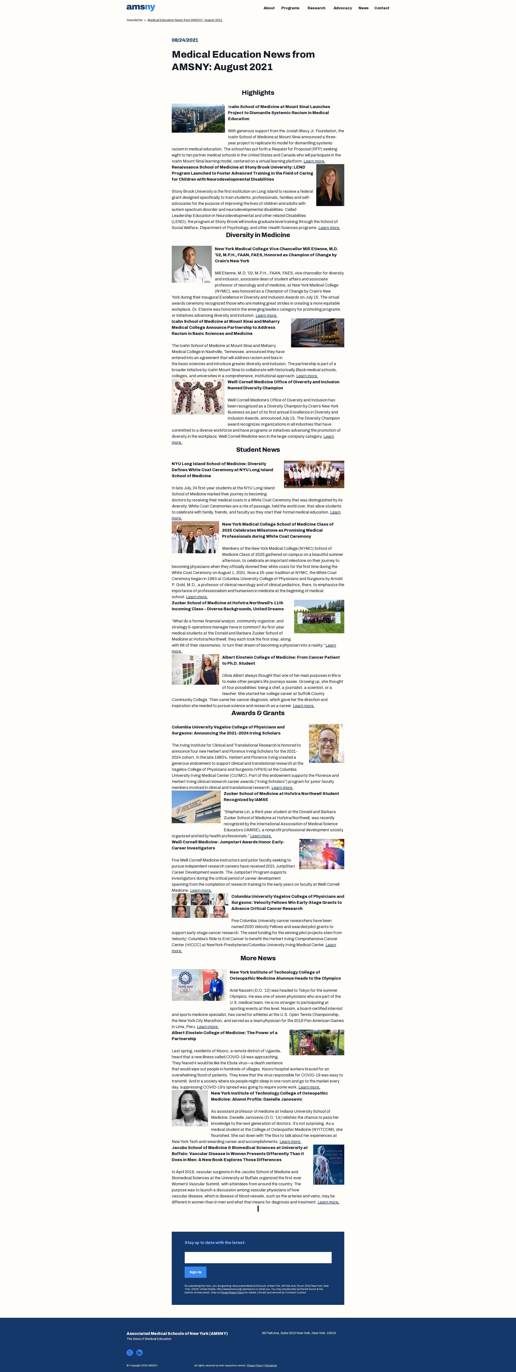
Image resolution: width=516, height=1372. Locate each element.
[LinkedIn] (139, 1352)
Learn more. (314, 161)
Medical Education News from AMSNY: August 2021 (185, 20)
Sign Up (195, 1272)
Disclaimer (271, 1365)
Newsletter (135, 20)
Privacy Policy (255, 1365)
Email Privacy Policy (232, 1292)
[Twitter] (130, 1352)
